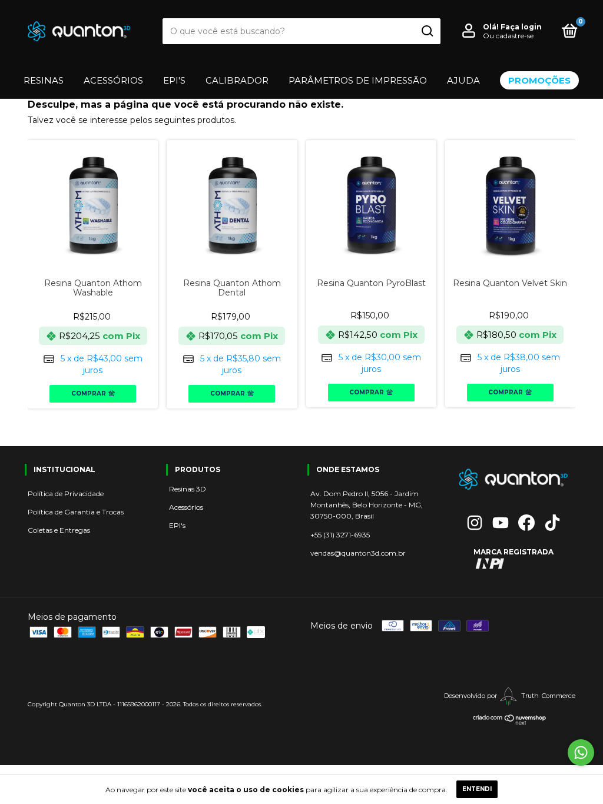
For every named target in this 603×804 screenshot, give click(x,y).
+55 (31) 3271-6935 (340, 534)
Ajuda (463, 80)
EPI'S (174, 80)
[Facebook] (526, 522)
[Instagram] (474, 522)
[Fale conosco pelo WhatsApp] (581, 752)
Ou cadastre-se (508, 35)
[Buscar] (426, 31)
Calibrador (237, 80)
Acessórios (113, 80)
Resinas (44, 80)
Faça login (521, 26)
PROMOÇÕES (539, 80)
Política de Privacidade (66, 493)
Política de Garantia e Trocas (76, 511)
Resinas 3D (187, 488)
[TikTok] (552, 522)
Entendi (477, 789)
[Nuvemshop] (509, 723)
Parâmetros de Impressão (358, 80)
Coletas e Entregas (59, 530)
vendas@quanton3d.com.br (358, 553)
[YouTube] (500, 522)
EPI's (177, 525)
